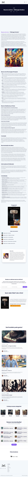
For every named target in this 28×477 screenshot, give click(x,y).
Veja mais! (14, 444)
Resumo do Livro (5, 32)
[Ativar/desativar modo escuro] (24, 2)
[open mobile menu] (26, 2)
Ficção (7, 344)
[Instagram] (2, 468)
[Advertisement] (14, 22)
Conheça (7, 393)
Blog (13, 11)
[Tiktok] (5, 468)
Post (16, 11)
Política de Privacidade (24, 475)
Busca (8, 471)
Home (8, 465)
